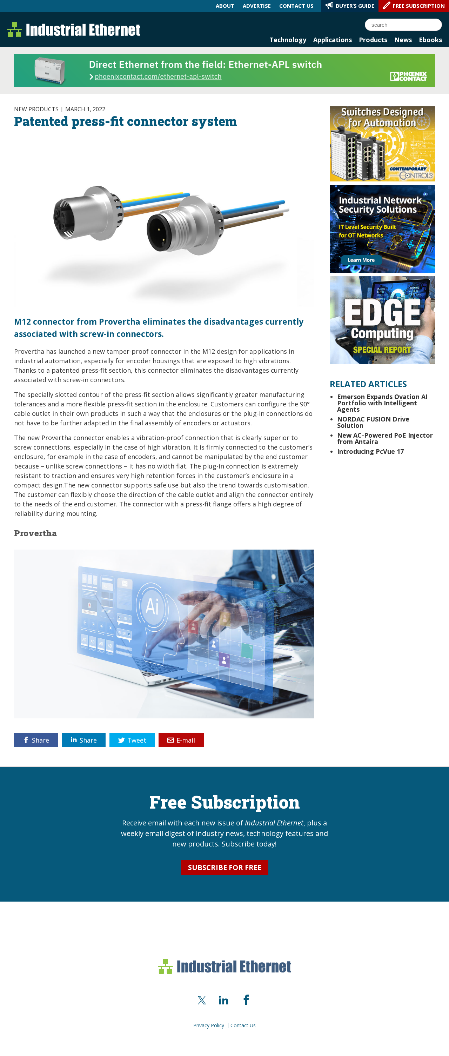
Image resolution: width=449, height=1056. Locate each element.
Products (373, 39)
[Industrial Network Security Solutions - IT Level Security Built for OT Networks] (382, 228)
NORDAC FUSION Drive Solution (373, 422)
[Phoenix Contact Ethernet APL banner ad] (224, 70)
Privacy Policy (208, 1025)
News (403, 39)
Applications (332, 39)
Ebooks (430, 39)
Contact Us (243, 1025)
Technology (287, 39)
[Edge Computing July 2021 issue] (382, 319)
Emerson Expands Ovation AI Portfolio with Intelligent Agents (382, 402)
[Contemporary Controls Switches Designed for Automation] (382, 143)
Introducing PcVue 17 (370, 451)
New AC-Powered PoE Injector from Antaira (385, 438)
